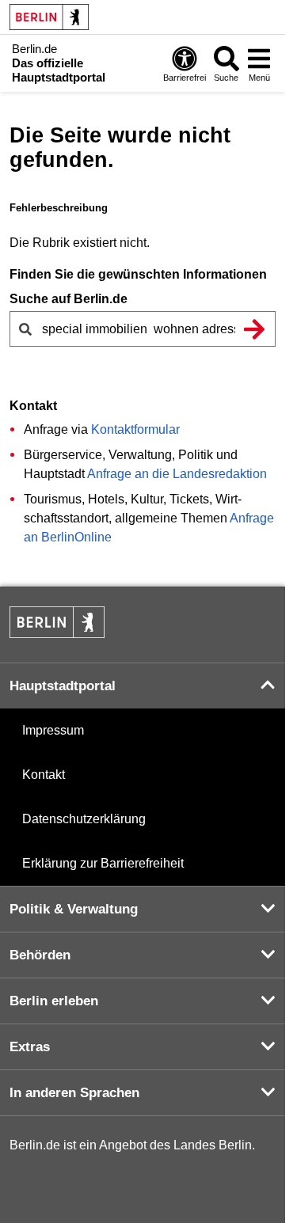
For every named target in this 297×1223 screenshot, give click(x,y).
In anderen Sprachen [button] (74, 1092)
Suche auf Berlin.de (69, 299)
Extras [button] (30, 1046)
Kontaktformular (135, 429)
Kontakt (43, 774)
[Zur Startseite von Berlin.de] (57, 633)
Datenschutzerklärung (84, 819)
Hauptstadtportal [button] (63, 685)
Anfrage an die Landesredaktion (177, 473)
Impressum (53, 730)
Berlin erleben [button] (54, 1000)
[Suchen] (254, 329)
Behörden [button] (40, 955)
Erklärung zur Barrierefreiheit (103, 863)
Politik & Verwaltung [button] (74, 909)
